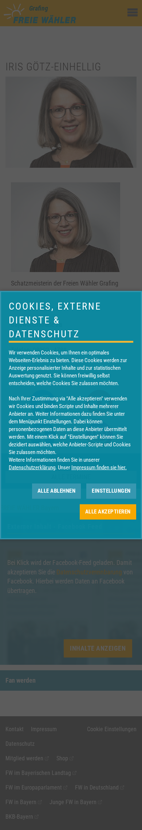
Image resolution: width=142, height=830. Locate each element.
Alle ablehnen (57, 491)
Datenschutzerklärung (32, 467)
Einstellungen (111, 491)
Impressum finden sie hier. (99, 467)
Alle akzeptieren (108, 511)
